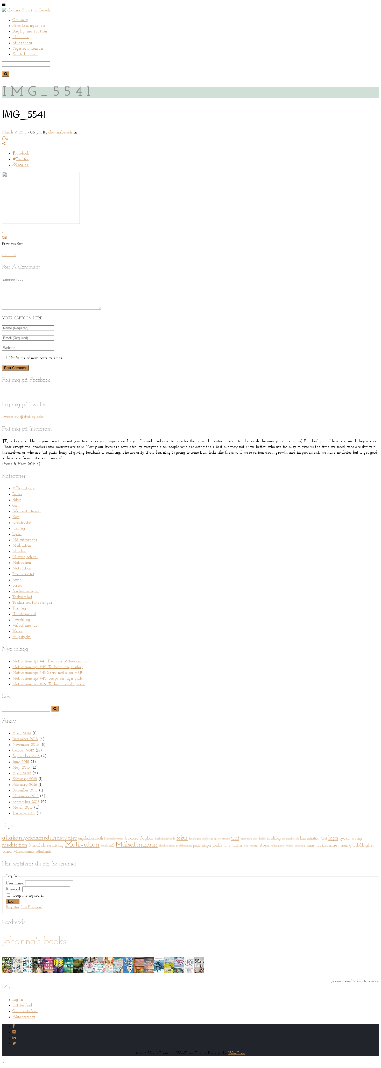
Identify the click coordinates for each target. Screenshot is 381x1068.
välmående (43, 852)
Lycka (17, 534)
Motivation (21, 563)
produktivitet (222, 846)
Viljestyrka (21, 637)
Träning (19, 608)
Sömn (17, 580)
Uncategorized (24, 614)
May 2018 (21, 768)
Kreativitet (21, 523)
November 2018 (25, 745)
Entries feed (22, 1005)
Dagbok (146, 838)
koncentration (309, 839)
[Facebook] (13, 1027)
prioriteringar (202, 846)
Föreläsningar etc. (29, 26)
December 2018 (25, 739)
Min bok (20, 37)
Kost (15, 517)
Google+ (22, 165)
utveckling (21, 620)
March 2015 (22, 808)
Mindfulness (40, 845)
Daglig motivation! (30, 31)
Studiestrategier (25, 591)
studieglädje (277, 845)
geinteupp (224, 838)
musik (104, 845)
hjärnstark (246, 838)
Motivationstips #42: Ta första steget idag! (47, 667)
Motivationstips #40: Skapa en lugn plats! (47, 679)
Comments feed (25, 1011)
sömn (310, 846)
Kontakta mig (25, 54)
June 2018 (20, 762)
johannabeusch (60, 133)
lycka (345, 838)
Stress (17, 586)
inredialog (274, 839)
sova (245, 845)
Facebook (22, 154)
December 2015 (25, 790)
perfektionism (184, 845)
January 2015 (23, 813)
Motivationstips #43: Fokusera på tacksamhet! (50, 661)
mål (111, 846)
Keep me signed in (28, 896)
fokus (182, 838)
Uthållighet (363, 845)
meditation (14, 845)
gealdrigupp (209, 838)
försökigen (195, 838)
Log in (17, 1000)
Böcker (17, 494)
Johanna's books (34, 941)
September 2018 (26, 756)
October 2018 (23, 751)
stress (264, 845)
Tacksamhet (22, 597)
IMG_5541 (9, 255)
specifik (254, 845)
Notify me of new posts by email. (36, 358)
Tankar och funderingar (32, 603)
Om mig (20, 20)
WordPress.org (23, 1017)
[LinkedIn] (14, 1038)
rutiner (237, 846)
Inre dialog (259, 838)
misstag (58, 846)
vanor (7, 851)
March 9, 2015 (14, 133)
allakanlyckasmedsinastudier (39, 838)
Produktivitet (23, 574)
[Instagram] (14, 1032)
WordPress (236, 1053)
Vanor (17, 631)
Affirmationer (24, 489)
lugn (333, 838)
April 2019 (21, 733)
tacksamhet (327, 845)
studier (289, 845)
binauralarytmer (113, 838)
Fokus (16, 500)
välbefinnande (24, 852)
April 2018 (21, 773)
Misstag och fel (25, 557)
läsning (18, 528)
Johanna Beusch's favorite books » (355, 981)
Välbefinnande (25, 626)
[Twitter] (14, 1044)
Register (12, 907)
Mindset (19, 551)
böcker (131, 838)
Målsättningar (24, 540)
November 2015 (25, 796)
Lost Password (32, 907)
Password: (14, 889)
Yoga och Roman (28, 49)
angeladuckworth (90, 839)
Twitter (22, 159)
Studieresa (22, 43)
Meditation (21, 546)
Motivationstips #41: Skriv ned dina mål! (47, 673)
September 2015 (25, 802)
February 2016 (24, 785)
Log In (12, 901)
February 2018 (24, 779)
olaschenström (167, 845)
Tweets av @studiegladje (23, 417)
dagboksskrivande (165, 838)
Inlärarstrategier (26, 511)
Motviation (21, 568)
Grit (15, 506)
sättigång (300, 845)
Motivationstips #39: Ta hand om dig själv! (48, 684)
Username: (15, 883)
